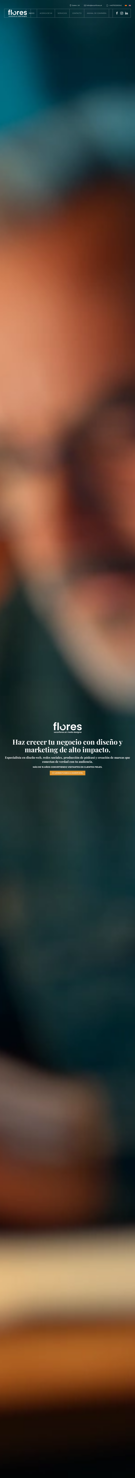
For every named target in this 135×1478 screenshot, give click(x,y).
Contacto (77, 13)
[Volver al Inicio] (17, 13)
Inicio (31, 13)
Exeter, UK (76, 5)
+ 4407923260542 (115, 5)
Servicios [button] (62, 13)
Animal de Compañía (96, 13)
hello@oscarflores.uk (94, 5)
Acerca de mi (46, 13)
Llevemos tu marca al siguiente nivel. (69, 773)
